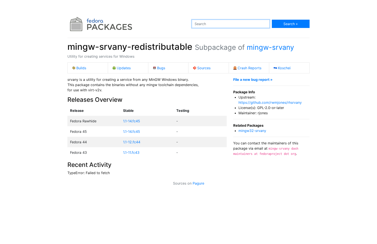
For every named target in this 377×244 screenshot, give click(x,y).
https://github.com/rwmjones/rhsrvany (270, 102)
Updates (124, 68)
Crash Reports (249, 68)
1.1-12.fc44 (131, 142)
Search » (290, 24)
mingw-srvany (270, 47)
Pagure (198, 183)
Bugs (161, 68)
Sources (204, 68)
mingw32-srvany (252, 130)
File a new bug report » (252, 79)
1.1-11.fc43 (131, 152)
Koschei (284, 68)
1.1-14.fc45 (131, 121)
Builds (81, 68)
